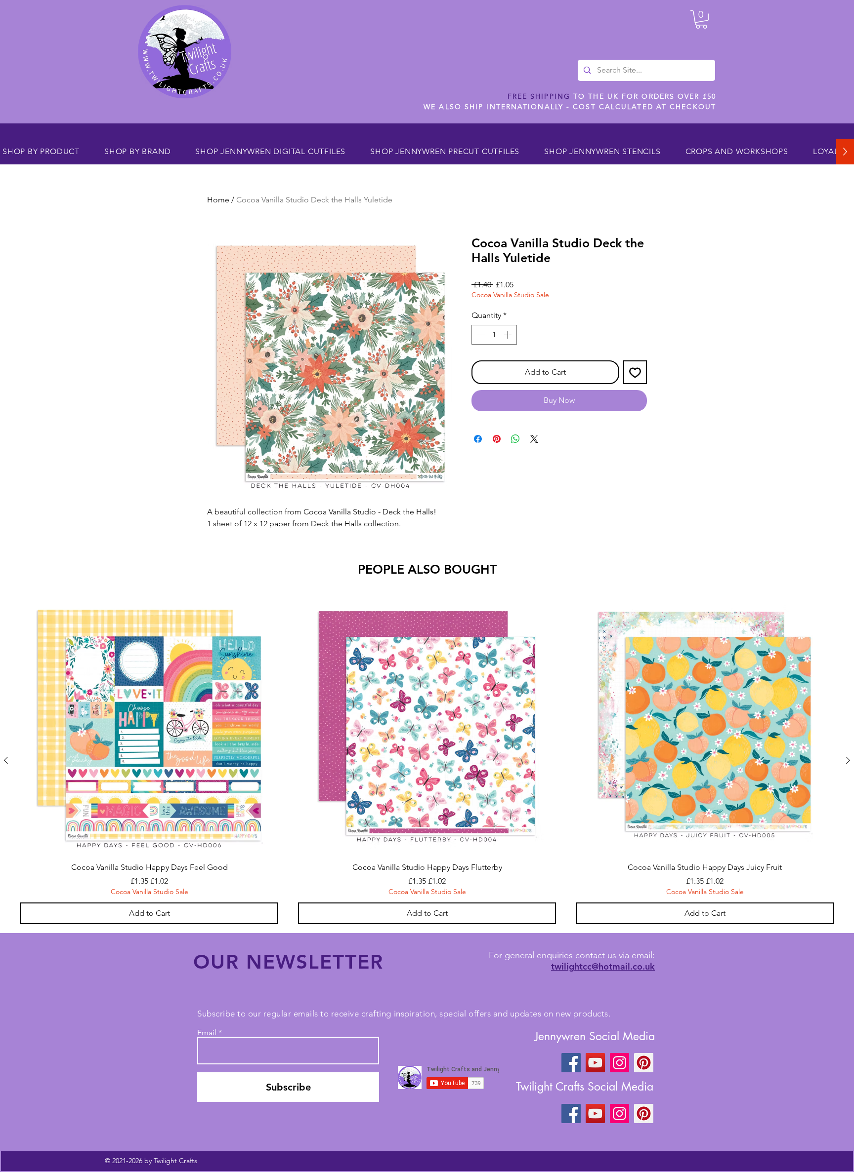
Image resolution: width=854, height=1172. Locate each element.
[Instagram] (619, 1062)
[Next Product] (848, 760)
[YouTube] (595, 1062)
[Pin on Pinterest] (497, 439)
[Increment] (508, 334)
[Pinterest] (643, 1062)
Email (206, 1033)
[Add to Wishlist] (635, 372)
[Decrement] (480, 334)
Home (218, 199)
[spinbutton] (494, 334)
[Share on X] (534, 439)
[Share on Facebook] (478, 439)
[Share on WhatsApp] (515, 439)
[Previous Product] (6, 760)
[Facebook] (571, 1062)
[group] (427, 760)
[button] (701, 19)
